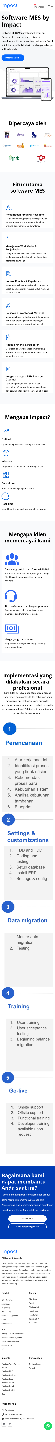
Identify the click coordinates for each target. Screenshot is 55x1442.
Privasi (32, 1368)
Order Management (10, 1316)
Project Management (10, 1341)
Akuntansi (6, 1304)
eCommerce (7, 1345)
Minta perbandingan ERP (27, 1226)
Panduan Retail (8, 1386)
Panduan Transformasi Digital (11, 1365)
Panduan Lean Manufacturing (8, 1380)
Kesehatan (33, 1315)
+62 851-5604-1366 (13, 1414)
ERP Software (7, 1300)
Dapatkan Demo (13, 58)
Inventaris (6, 1308)
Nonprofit (33, 1323)
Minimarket (34, 1307)
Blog (3, 1394)
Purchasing (6, 1312)
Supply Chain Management (13, 1333)
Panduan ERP (7, 1371)
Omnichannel (7, 1323)
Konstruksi (33, 1311)
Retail (31, 1303)
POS (3, 1329)
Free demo (27, 1218)
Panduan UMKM (8, 1390)
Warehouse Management (12, 1337)
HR (3, 1349)
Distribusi (33, 1299)
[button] (52, 6)
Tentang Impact (35, 1364)
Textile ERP (34, 1319)
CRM (4, 1319)
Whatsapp (9, 1410)
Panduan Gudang (9, 1375)
